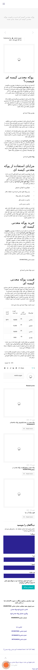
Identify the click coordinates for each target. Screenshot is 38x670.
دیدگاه (32, 534)
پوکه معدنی (9, 123)
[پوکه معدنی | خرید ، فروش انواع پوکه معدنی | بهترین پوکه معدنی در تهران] (19, 4)
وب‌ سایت (32, 572)
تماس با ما (14, 665)
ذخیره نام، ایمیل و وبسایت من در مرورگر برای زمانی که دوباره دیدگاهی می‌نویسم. (19, 582)
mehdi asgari (17, 38)
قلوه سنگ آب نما (30, 512)
